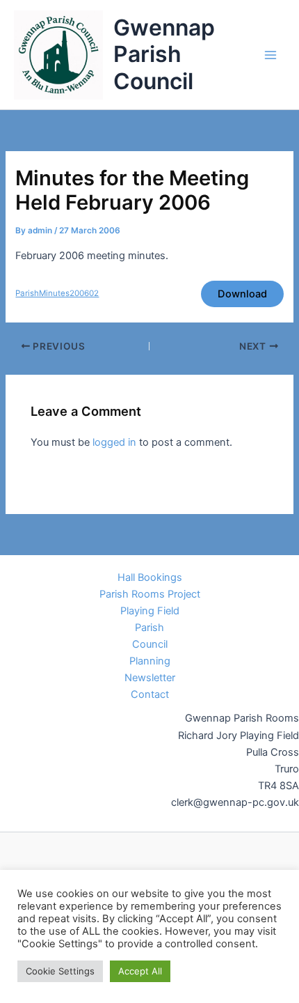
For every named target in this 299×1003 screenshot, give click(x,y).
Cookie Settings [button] (60, 971)
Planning (149, 661)
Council (150, 644)
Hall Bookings (150, 577)
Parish (149, 627)
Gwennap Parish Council (164, 54)
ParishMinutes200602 (57, 293)
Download (242, 294)
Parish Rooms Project (149, 594)
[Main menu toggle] (270, 55)
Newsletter (149, 677)
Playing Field (149, 611)
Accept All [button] (140, 971)
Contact (150, 694)
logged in (114, 442)
